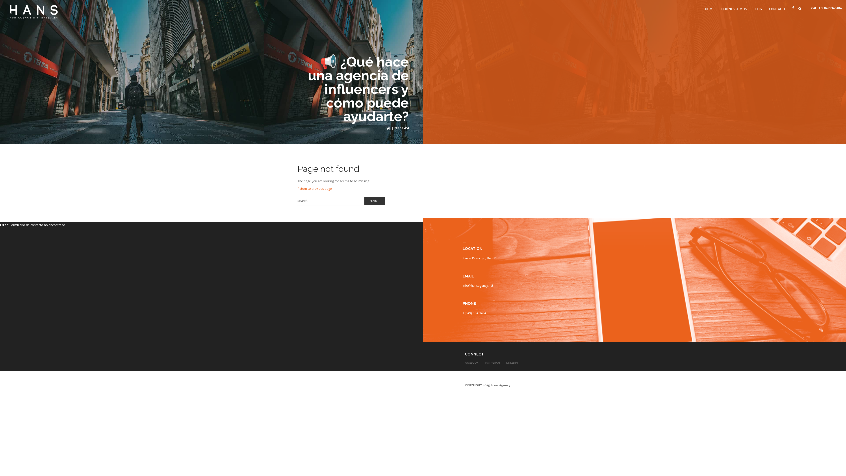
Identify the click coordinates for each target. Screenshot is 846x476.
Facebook (471, 362)
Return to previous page (314, 188)
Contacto (778, 9)
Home (709, 9)
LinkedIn (512, 362)
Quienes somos (734, 9)
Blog (758, 9)
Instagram (492, 362)
